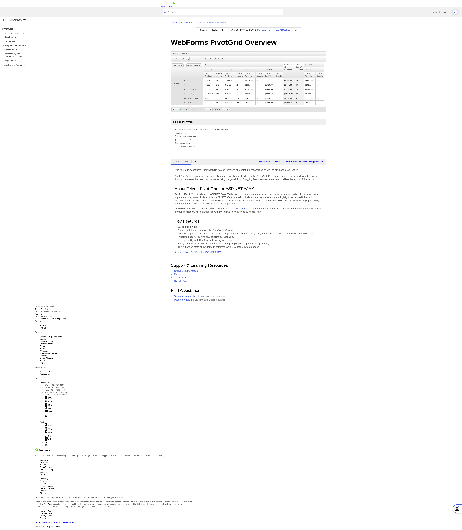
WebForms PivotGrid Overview (211, 22)
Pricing (43, 328)
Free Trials (44, 325)
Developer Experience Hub (51, 337)
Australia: (56, 395)
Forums (178, 274)
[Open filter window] (210, 59)
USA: (54, 385)
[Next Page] (207, 109)
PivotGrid (189, 22)
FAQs (42, 363)
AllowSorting (181, 133)
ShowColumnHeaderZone (186, 136)
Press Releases (46, 467)
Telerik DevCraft (42, 309)
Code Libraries (182, 277)
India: (55, 390)
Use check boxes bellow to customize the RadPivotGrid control (201, 130)
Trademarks (53, 504)
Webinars (44, 351)
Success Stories (47, 372)
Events (43, 361)
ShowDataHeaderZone (185, 143)
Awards (43, 465)
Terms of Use (45, 511)
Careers (43, 472)
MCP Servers (40, 319)
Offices (43, 474)
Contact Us (44, 383)
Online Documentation (186, 271)
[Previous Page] (177, 109)
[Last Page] (211, 109)
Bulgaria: (56, 392)
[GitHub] (46, 415)
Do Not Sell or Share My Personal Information (54, 522)
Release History (46, 344)
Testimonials (45, 374)
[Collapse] (206, 65)
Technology (45, 462)
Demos (43, 339)
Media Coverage (47, 470)
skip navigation (166, 7)
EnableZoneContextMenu (186, 146)
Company (44, 460)
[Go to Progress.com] (43, 451)
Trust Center (45, 518)
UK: (54, 388)
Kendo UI (39, 314)
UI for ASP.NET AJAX (240, 208)
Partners (43, 356)
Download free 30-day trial (277, 30)
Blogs (42, 349)
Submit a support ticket (186, 296)
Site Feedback (46, 513)
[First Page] (173, 109)
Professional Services (49, 353)
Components (177, 22)
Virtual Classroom (47, 358)
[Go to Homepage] (174, 7)
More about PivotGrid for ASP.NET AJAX (199, 252)
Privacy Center (46, 516)
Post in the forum (183, 299)
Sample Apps (181, 281)
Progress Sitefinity (53, 527)
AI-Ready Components (56, 319)
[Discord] (46, 418)
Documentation (46, 341)
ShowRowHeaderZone (185, 140)
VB (202, 162)
